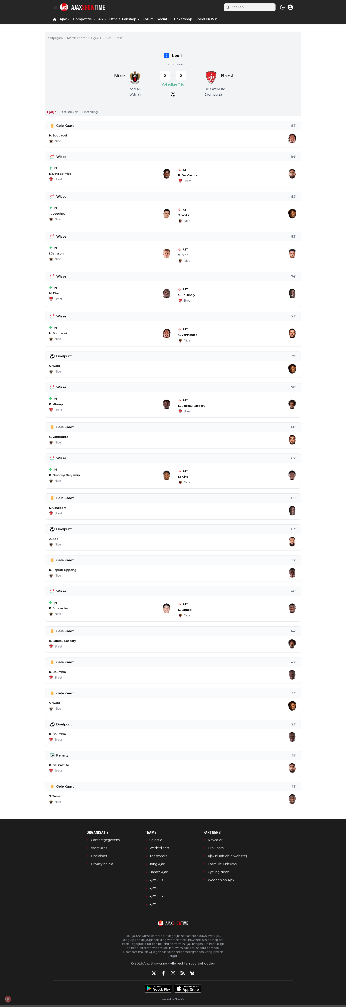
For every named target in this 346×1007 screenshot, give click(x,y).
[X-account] (153, 973)
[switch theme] (282, 7)
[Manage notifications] (8, 999)
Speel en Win (206, 19)
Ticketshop (182, 19)
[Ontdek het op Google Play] (158, 989)
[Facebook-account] (163, 973)
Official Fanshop (122, 19)
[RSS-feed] (182, 973)
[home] (54, 19)
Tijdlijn (51, 112)
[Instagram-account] (173, 973)
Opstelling (90, 112)
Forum (148, 19)
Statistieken (69, 112)
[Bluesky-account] (192, 973)
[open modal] (290, 7)
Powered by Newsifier (173, 998)
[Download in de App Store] (187, 989)
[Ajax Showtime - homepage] (82, 7)
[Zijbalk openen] (55, 7)
